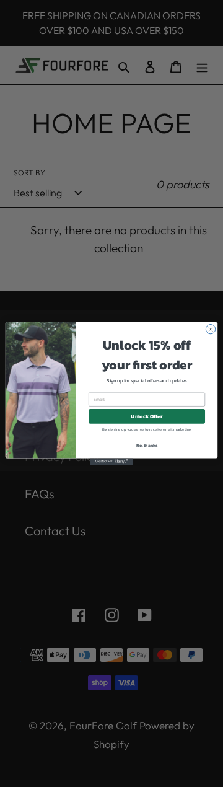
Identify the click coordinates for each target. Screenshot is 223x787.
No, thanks (147, 445)
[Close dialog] (210, 328)
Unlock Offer (146, 416)
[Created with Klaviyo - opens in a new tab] (111, 461)
